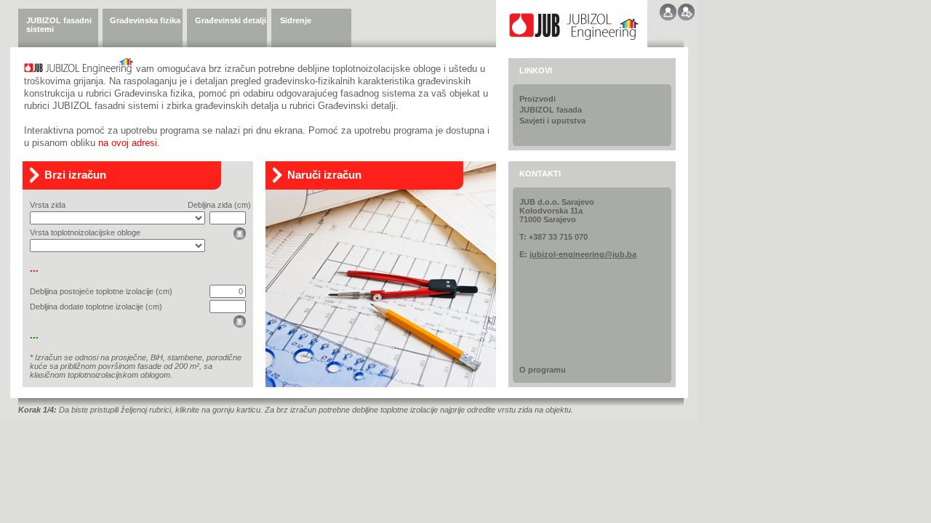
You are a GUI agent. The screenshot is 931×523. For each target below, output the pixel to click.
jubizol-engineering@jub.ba (583, 254)
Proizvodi (537, 98)
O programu (542, 369)
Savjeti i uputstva (552, 120)
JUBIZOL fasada (550, 109)
